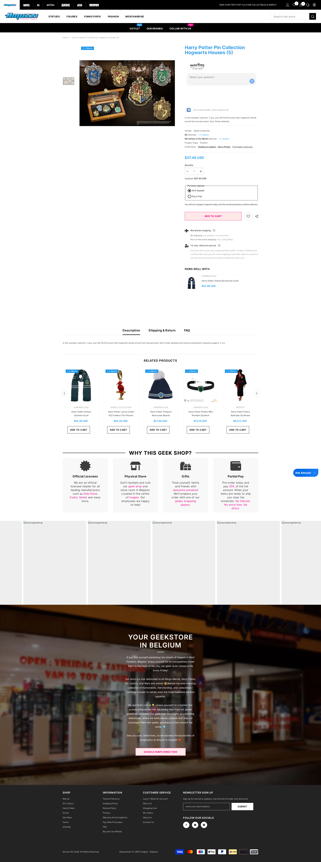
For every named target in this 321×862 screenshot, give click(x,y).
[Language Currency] (314, 5)
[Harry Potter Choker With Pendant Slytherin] (200, 385)
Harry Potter (224, 147)
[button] (64, 393)
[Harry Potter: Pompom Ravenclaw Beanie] (161, 385)
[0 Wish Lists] (294, 5)
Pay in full (197, 196)
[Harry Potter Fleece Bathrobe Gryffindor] (240, 385)
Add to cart (213, 216)
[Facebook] (186, 825)
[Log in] (287, 5)
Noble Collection (202, 130)
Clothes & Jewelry (207, 147)
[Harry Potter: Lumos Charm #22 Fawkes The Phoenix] (121, 385)
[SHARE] (255, 216)
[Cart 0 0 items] (301, 5)
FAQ (187, 330)
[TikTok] (204, 825)
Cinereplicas (209, 276)
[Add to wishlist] (248, 216)
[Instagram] (195, 825)
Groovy (240, 407)
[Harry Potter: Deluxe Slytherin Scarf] (81, 385)
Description (131, 330)
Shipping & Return (162, 330)
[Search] (293, 16)
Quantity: (189, 165)
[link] (85, 485)
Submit (242, 806)
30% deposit (198, 190)
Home (65, 37)
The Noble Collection (242, 147)
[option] (127, 93)
